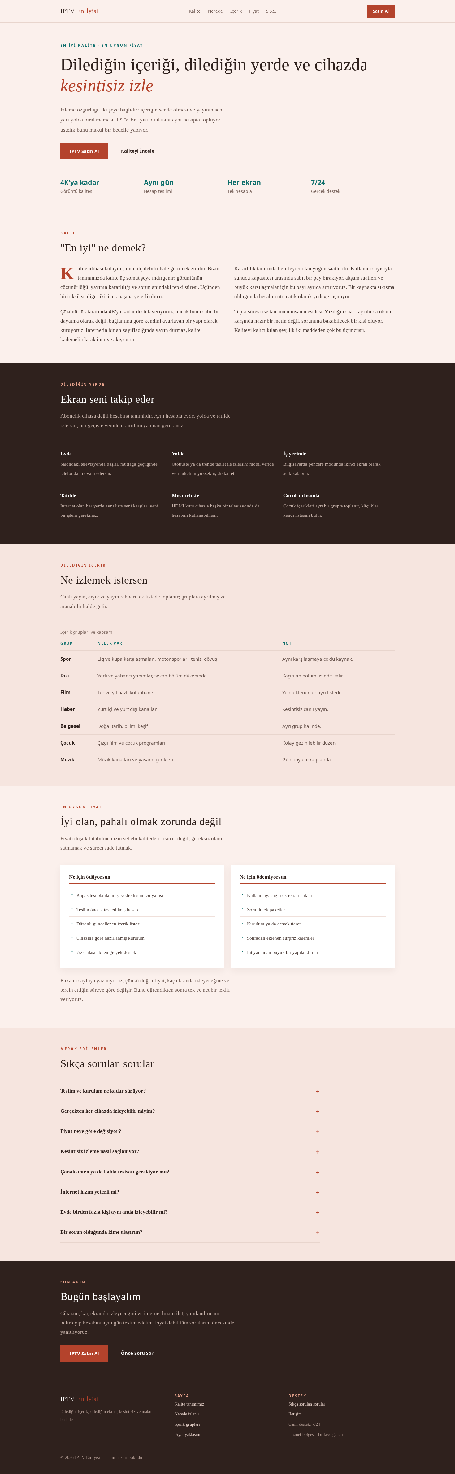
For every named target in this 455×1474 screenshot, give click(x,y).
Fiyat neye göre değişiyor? (90, 1131)
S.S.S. (271, 11)
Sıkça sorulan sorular (306, 1404)
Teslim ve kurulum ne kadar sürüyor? (103, 1091)
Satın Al (381, 11)
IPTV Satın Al (84, 151)
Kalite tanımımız (189, 1404)
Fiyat (254, 11)
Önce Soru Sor (137, 1353)
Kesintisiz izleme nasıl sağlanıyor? (100, 1151)
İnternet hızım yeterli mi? (89, 1192)
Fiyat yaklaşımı (188, 1434)
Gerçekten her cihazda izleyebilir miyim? (107, 1111)
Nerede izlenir (187, 1413)
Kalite (195, 11)
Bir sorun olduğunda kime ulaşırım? (101, 1232)
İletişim (295, 1413)
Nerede (215, 11)
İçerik (236, 11)
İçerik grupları (187, 1424)
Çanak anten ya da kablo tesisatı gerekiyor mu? (114, 1172)
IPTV (79, 11)
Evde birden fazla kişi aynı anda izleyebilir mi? (114, 1212)
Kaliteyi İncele (137, 151)
